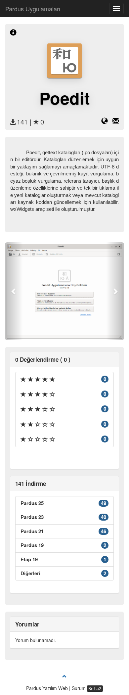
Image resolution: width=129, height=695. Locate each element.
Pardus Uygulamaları (32, 8)
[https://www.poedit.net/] (106, 121)
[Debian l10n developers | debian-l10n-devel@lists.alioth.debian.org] (115, 121)
